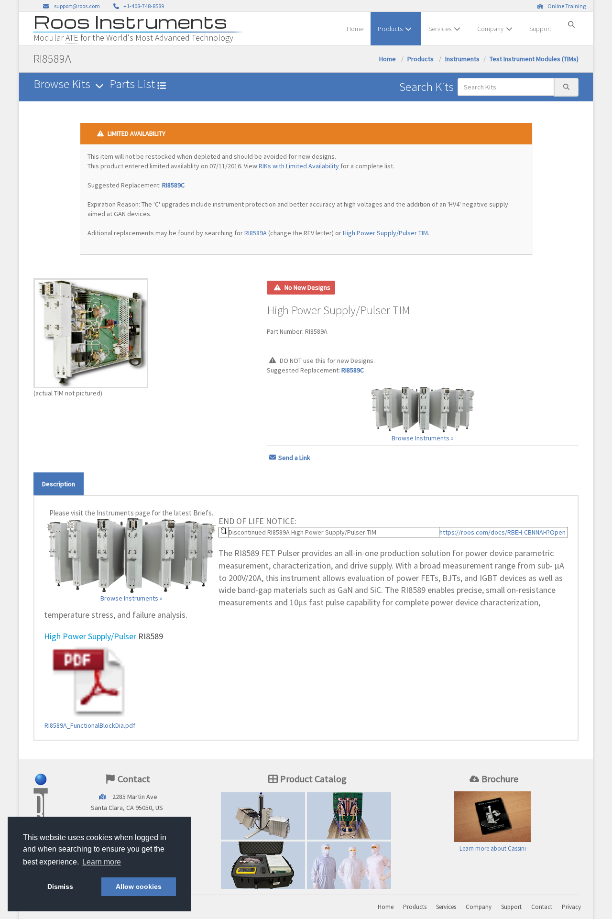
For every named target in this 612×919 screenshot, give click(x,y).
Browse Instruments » (423, 438)
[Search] (571, 20)
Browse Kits (63, 84)
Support (540, 28)
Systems (263, 816)
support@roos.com (77, 6)
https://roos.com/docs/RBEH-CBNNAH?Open (502, 532)
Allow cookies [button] (139, 886)
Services (439, 28)
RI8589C (173, 185)
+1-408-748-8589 (142, 6)
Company (490, 28)
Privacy (571, 907)
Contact (541, 907)
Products (390, 28)
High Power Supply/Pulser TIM (385, 233)
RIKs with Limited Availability (299, 166)
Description (58, 484)
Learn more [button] (101, 862)
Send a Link (294, 457)
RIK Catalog (349, 816)
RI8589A (255, 233)
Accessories (263, 865)
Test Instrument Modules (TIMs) (534, 59)
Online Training (566, 6)
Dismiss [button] (60, 886)
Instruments (462, 59)
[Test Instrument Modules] (423, 410)
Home (355, 28)
